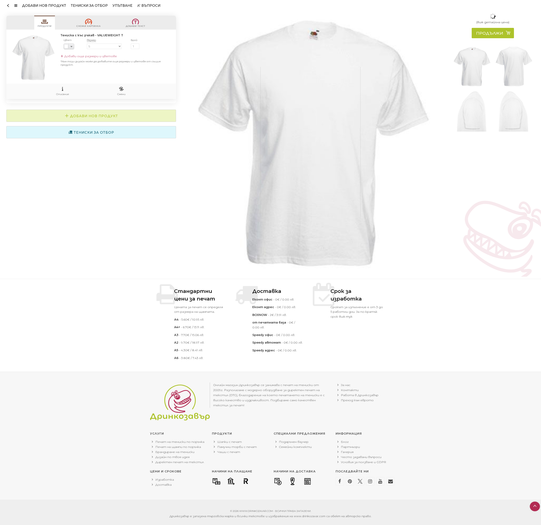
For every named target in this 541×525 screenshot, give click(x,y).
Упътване (122, 6)
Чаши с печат (228, 452)
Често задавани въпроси (361, 457)
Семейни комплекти (295, 447)
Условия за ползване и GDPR (363, 462)
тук (349, 316)
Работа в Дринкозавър (359, 395)
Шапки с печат (229, 442)
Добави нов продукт (44, 6)
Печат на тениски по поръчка (179, 442)
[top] (493, 33)
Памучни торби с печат (237, 447)
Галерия (347, 452)
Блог (345, 442)
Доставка (163, 485)
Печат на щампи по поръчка (178, 447)
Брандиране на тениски (174, 452)
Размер (91, 40)
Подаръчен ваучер (294, 442)
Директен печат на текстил (179, 462)
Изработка (164, 479)
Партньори (350, 447)
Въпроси (150, 6)
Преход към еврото (357, 400)
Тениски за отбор (89, 6)
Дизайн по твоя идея (172, 457)
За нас (345, 385)
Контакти (350, 390)
